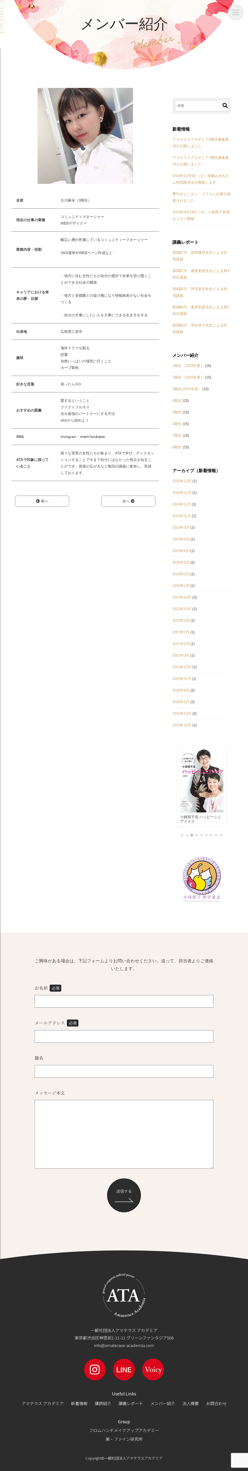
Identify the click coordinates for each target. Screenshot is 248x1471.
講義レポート (130, 1403)
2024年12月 (181, 492)
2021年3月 (180, 655)
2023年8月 (180, 539)
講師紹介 (103, 1403)
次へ (126, 501)
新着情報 (79, 1403)
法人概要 (190, 1403)
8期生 (177, 447)
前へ (44, 501)
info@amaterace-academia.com (124, 1345)
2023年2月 (180, 574)
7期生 (177, 435)
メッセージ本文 (50, 1093)
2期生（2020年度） (188, 377)
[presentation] (173, 790)
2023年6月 (180, 551)
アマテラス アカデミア (43, 1403)
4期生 (177, 400)
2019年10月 (181, 725)
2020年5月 (180, 702)
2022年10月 (181, 609)
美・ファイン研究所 (124, 1439)
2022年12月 (181, 597)
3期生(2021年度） (187, 389)
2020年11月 (181, 679)
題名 (39, 1058)
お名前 (47, 988)
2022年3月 (180, 620)
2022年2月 (180, 632)
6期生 (177, 424)
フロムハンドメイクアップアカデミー (124, 1430)
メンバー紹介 (162, 1403)
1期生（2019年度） (188, 366)
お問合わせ (216, 1403)
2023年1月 (180, 586)
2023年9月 (180, 527)
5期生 (177, 412)
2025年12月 (181, 481)
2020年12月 (181, 667)
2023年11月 (181, 516)
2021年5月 (180, 644)
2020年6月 (180, 690)
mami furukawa (92, 437)
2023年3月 (180, 562)
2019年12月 (181, 713)
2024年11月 (181, 504)
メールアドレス (56, 1023)
